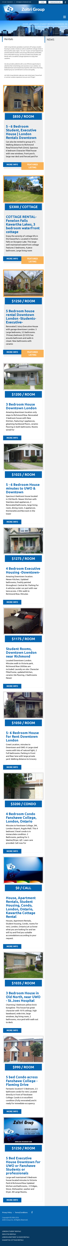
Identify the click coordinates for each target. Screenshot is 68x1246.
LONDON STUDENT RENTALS (11, 1231)
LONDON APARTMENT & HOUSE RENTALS (15, 1237)
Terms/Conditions (21, 1212)
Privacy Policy (7, 1212)
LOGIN (42, 2)
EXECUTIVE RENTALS (9, 1234)
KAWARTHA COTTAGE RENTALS (12, 1240)
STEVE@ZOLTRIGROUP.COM (23, 2)
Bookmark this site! (55, 2)
